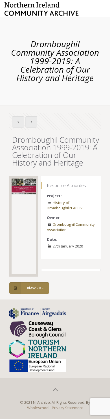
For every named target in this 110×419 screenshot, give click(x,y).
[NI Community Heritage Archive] (41, 8)
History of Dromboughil (58, 205)
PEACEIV (76, 207)
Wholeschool (38, 407)
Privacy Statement (67, 407)
